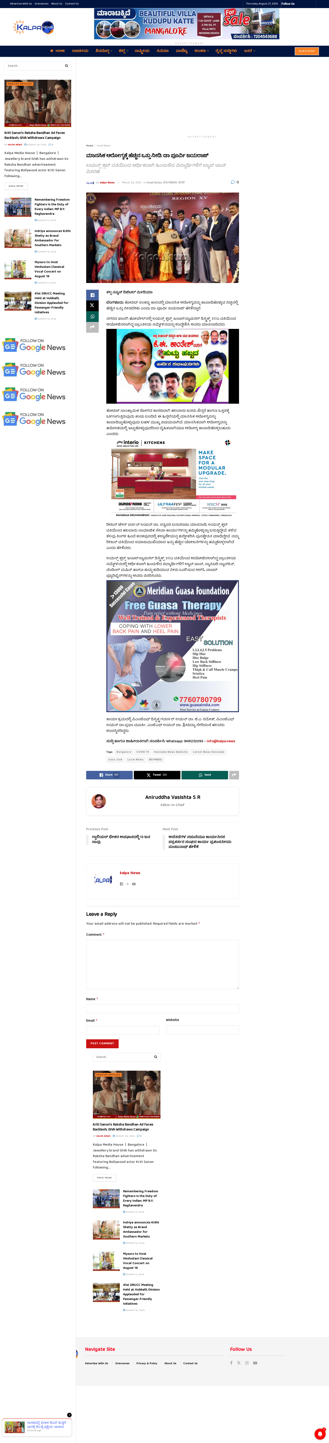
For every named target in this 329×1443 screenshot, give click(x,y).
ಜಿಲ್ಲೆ (122, 51)
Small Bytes (104, 146)
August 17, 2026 (46, 220)
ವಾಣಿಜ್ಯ (181, 51)
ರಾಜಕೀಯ (80, 51)
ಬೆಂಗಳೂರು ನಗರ (174, 182)
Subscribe (307, 51)
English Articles (20, 84)
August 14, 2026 (46, 252)
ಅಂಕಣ (200, 51)
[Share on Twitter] (92, 305)
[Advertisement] (202, 95)
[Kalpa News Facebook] (298, 4)
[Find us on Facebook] (231, 1363)
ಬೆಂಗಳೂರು (155, 759)
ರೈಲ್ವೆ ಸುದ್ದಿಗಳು (226, 51)
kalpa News (15, 145)
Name (92, 999)
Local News (136, 759)
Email (92, 1021)
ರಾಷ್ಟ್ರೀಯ (142, 51)
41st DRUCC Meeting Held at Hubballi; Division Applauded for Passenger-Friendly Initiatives (51, 303)
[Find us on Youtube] (255, 1363)
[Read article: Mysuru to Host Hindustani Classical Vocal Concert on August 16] (17, 269)
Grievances (42, 4)
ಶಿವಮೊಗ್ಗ (102, 51)
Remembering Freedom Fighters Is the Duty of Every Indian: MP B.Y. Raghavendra (52, 207)
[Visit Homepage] (32, 27)
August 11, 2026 (46, 283)
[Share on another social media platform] (92, 327)
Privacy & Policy (147, 1363)
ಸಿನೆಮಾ (163, 51)
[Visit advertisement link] (190, 24)
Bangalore (124, 752)
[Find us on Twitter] (239, 1363)
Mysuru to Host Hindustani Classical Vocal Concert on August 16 (49, 269)
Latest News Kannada (208, 752)
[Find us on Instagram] (247, 1363)
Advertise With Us (21, 4)
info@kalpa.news (221, 741)
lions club (115, 759)
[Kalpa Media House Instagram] (304, 4)
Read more (18, 186)
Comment (95, 935)
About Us (56, 4)
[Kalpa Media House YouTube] (312, 4)
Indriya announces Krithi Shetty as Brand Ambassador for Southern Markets (52, 238)
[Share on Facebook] (92, 295)
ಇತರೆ (248, 51)
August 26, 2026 (36, 145)
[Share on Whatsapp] (92, 316)
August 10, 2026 (46, 319)
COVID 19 (143, 752)
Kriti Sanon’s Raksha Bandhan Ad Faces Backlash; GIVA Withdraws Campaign (34, 135)
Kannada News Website (171, 752)
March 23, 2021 (131, 182)
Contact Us (72, 4)
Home (60, 51)
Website (172, 1020)
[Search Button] (66, 66)
